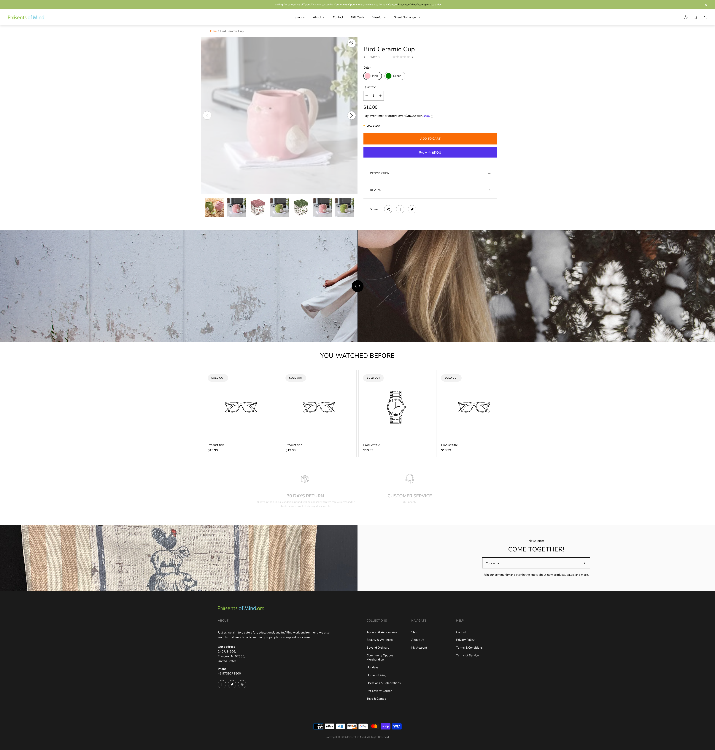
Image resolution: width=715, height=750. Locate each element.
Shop (414, 632)
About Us (417, 640)
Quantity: (369, 87)
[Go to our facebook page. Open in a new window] (222, 684)
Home (213, 31)
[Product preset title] (241, 407)
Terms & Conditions (469, 648)
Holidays (372, 667)
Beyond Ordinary (378, 648)
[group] (214, 207)
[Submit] (584, 563)
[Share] (388, 209)
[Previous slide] (207, 115)
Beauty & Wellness (380, 640)
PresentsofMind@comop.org (414, 4)
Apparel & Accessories (382, 632)
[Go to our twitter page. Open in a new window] (232, 684)
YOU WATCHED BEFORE (357, 355)
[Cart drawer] (705, 17)
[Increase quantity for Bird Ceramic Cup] (380, 95)
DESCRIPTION (380, 173)
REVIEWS (376, 190)
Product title (216, 445)
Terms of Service (467, 655)
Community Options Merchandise (380, 657)
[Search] (695, 17)
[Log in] (685, 17)
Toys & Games (376, 699)
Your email (493, 563)
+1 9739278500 (229, 674)
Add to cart (430, 139)
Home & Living (376, 675)
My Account (419, 648)
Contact (461, 632)
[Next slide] (351, 115)
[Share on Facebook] (400, 209)
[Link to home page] (241, 608)
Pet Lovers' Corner (379, 691)
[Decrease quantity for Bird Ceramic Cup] (366, 95)
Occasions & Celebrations (384, 683)
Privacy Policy (465, 640)
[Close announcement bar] (705, 4)
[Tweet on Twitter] (412, 209)
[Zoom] (351, 43)
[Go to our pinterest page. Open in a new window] (242, 684)
